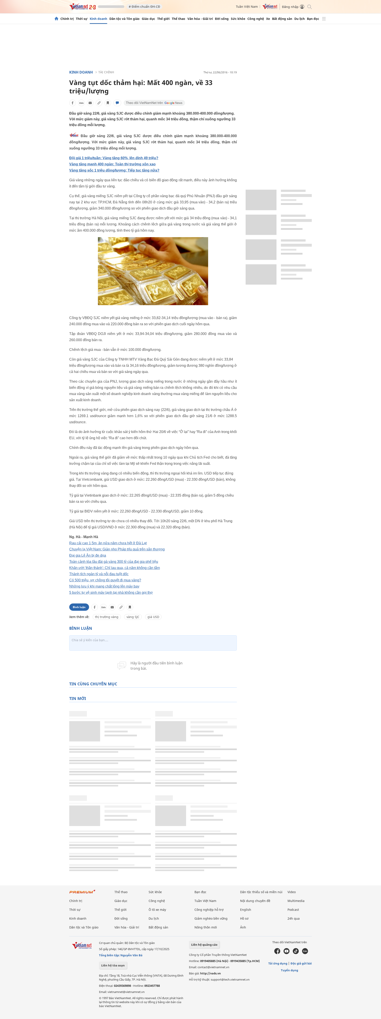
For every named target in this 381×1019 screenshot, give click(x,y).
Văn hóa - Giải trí (200, 18)
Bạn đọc (313, 18)
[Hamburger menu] (324, 18)
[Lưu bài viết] (108, 103)
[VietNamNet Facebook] (277, 953)
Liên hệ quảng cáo (204, 945)
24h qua (294, 918)
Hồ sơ (244, 918)
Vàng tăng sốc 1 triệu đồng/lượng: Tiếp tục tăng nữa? (114, 170)
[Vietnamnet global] (270, 8)
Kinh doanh (98, 18)
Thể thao (178, 18)
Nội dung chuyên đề (255, 901)
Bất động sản (282, 18)
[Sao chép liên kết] (99, 103)
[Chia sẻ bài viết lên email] (90, 103)
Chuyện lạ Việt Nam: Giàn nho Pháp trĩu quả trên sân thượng (117, 549)
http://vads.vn (210, 973)
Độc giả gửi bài (301, 963)
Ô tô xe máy (157, 909)
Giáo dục (148, 18)
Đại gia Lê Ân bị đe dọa (87, 555)
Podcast (293, 909)
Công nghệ (255, 18)
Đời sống (222, 18)
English (245, 909)
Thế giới (163, 18)
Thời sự (82, 18)
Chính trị (67, 18)
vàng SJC (133, 617)
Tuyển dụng (289, 970)
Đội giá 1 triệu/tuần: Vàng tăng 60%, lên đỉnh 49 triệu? (113, 158)
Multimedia (296, 901)
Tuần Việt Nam (247, 6)
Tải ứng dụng (277, 963)
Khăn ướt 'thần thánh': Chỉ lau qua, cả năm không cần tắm (114, 568)
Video (292, 892)
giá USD (153, 617)
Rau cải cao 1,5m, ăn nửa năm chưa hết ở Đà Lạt (108, 543)
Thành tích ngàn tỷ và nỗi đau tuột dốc (99, 574)
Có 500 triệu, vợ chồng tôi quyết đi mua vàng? (105, 580)
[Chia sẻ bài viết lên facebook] (72, 103)
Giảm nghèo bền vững (211, 918)
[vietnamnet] (82, 8)
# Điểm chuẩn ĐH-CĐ (144, 6)
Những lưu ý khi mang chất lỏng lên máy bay (104, 586)
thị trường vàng (106, 617)
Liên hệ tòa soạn (113, 965)
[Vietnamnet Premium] (82, 894)
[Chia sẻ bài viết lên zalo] (81, 103)
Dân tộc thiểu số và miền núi (261, 892)
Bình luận (79, 607)
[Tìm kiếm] (309, 6)
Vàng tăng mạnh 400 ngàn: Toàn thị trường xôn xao (112, 164)
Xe (268, 18)
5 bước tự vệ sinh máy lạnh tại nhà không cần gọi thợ (111, 592)
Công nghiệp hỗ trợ (209, 909)
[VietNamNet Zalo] (305, 953)
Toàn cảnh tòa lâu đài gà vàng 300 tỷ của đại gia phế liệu (113, 561)
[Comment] (117, 103)
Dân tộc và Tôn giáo (124, 18)
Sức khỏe (238, 18)
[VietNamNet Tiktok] (296, 953)
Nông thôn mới (205, 927)
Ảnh (243, 927)
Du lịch (299, 18)
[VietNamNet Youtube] (286, 953)
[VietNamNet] (56, 19)
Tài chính (106, 72)
